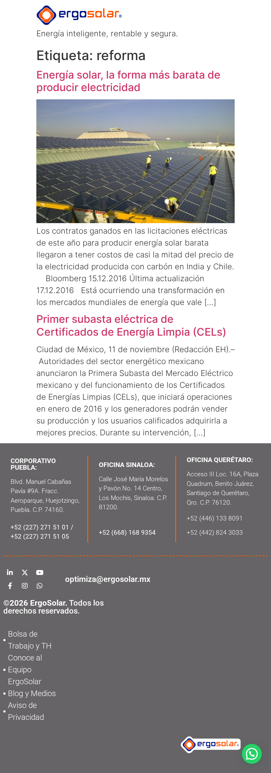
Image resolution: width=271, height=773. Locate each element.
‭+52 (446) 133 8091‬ (215, 518)
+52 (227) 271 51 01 (40, 527)
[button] (252, 754)
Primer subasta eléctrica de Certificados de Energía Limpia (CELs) (131, 325)
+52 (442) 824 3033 (215, 532)
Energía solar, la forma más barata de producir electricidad (128, 81)
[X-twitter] (24, 572)
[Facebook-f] (10, 585)
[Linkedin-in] (10, 572)
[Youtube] (39, 572)
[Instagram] (24, 585)
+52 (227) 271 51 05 (40, 536)
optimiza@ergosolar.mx (107, 579)
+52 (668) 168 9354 (127, 532)
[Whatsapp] (39, 585)
